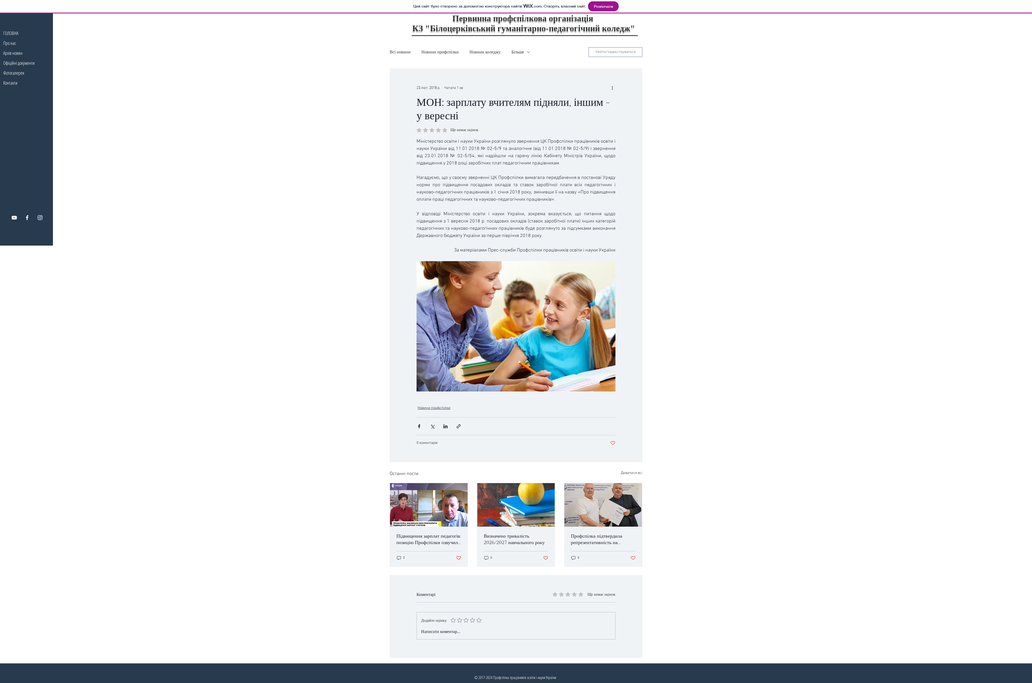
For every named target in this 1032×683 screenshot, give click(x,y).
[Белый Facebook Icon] (27, 217)
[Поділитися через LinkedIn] (445, 426)
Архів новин (13, 53)
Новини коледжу (485, 52)
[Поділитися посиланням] (458, 426)
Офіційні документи (17, 63)
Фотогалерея (13, 73)
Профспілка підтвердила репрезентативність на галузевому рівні (596, 539)
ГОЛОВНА (10, 33)
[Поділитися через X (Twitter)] (432, 426)
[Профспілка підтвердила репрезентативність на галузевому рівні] (603, 505)
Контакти (10, 83)
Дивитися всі (631, 473)
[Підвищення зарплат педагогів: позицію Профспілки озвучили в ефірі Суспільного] (429, 505)
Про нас (9, 43)
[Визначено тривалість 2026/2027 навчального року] (516, 505)
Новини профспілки (440, 52)
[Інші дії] (612, 88)
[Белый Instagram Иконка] (40, 217)
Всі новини (400, 52)
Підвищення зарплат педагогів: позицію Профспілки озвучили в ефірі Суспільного (428, 539)
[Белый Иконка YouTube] (14, 217)
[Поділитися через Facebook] (419, 426)
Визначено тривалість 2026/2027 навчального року (514, 539)
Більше (517, 52)
